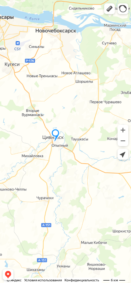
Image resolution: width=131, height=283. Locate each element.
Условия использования (43, 280)
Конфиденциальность (81, 280)
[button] (109, 8)
